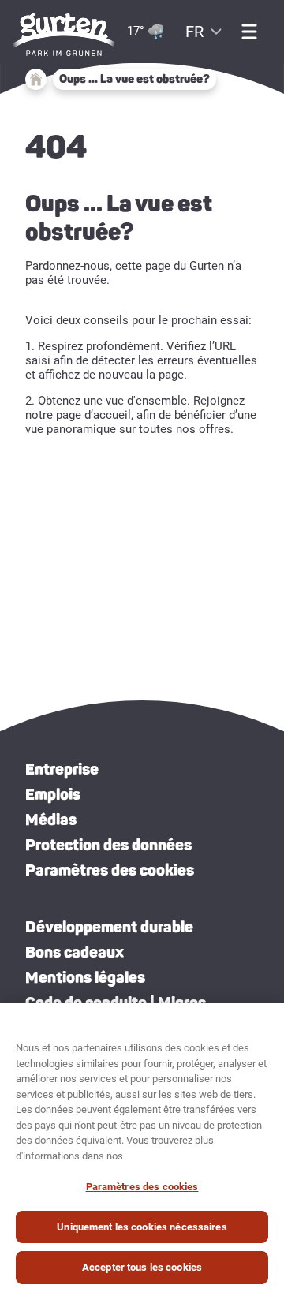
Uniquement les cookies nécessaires (141, 1227)
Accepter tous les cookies (142, 1267)
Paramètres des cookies (109, 870)
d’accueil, (108, 415)
